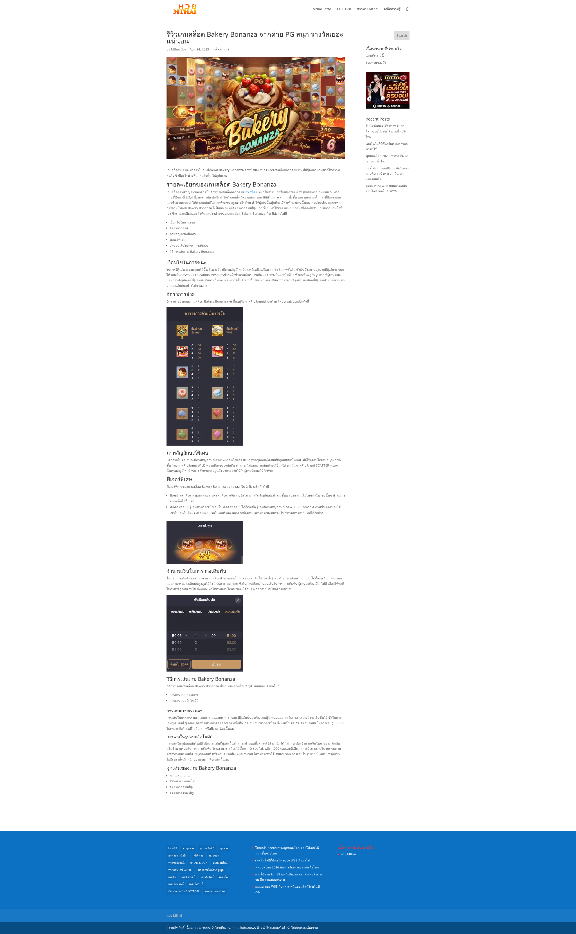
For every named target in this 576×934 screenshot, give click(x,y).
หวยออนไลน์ (220, 863)
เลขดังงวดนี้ (188, 877)
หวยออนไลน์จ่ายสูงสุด (211, 870)
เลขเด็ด (223, 877)
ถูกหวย (224, 848)
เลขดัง (172, 877)
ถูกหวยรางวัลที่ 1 (178, 855)
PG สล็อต (251, 192)
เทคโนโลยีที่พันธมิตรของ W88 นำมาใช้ (282, 860)
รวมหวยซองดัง (376, 62)
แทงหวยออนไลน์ (215, 891)
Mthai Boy (178, 49)
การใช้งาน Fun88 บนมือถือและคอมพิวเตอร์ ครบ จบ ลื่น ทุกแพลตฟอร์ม (387, 173)
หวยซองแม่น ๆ (198, 863)
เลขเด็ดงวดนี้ (375, 55)
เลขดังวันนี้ (207, 877)
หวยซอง (214, 855)
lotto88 (172, 848)
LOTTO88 (344, 9)
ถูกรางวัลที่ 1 (207, 848)
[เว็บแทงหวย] (388, 107)
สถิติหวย (198, 855)
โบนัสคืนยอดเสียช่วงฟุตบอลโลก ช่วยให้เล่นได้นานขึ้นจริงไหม (386, 131)
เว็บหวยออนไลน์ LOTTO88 (184, 891)
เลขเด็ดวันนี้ (196, 884)
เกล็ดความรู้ (392, 9)
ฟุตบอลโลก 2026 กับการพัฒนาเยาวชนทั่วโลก (287, 867)
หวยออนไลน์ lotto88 (180, 870)
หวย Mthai (348, 854)
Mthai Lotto (322, 9)
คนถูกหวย (188, 848)
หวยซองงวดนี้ (176, 863)
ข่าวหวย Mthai (367, 9)
